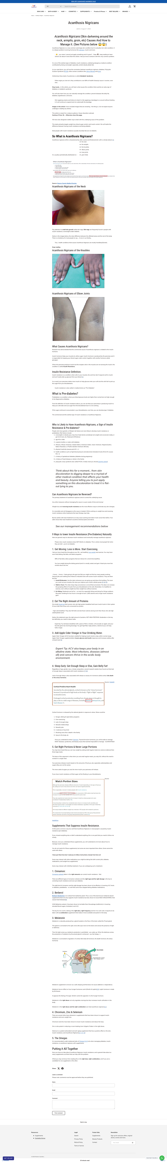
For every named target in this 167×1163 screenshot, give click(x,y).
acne (99, 71)
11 (105, 1007)
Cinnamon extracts (57, 874)
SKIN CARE (40, 11)
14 (84, 1033)
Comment (54, 1098)
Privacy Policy (78, 1139)
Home (32, 15)
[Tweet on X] (59, 1068)
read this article (102, 461)
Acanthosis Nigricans (49, 15)
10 (98, 989)
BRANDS (125, 11)
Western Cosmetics (39, 1156)
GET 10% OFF (8, 1158)
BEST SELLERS (113, 11)
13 (82, 1033)
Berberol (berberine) (58, 896)
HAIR (62, 11)
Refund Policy (78, 1142)
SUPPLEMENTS (85, 11)
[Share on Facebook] (62, 1068)
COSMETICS (72, 11)
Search (76, 1135)
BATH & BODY (52, 11)
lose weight (92, 552)
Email (53, 1090)
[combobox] (82, 6)
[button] (135, 6)
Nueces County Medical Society (67, 183)
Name (53, 1082)
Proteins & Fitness (99, 11)
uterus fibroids (90, 71)
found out (62, 604)
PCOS (66, 71)
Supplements (96, 1135)
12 (80, 1033)
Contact (94, 1142)
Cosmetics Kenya (40, 1138)
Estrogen (75, 739)
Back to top (83, 1122)
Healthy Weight (39, 15)
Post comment (59, 1113)
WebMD (111, 682)
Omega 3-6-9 (83, 1041)
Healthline (55, 820)
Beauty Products (97, 1139)
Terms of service (79, 1145)
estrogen (81, 50)
